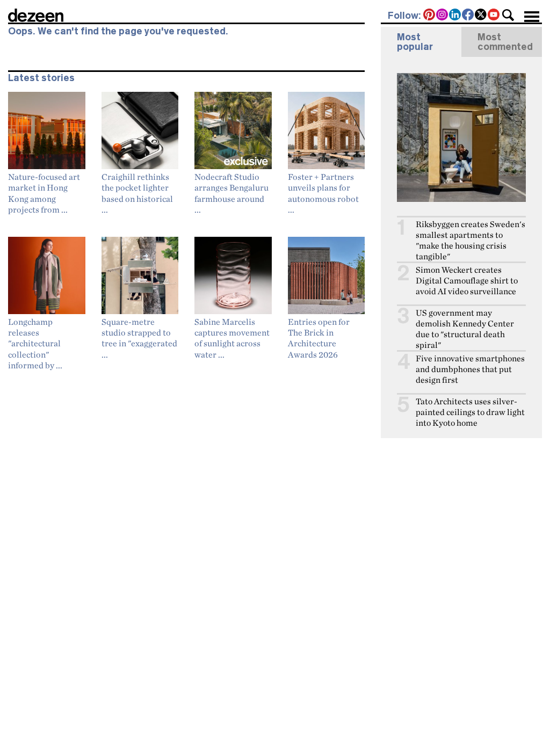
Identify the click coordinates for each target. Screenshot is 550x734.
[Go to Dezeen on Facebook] (468, 16)
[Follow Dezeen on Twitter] (481, 16)
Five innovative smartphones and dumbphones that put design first (470, 369)
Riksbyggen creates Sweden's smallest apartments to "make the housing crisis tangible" (470, 240)
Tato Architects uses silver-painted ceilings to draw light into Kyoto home (470, 412)
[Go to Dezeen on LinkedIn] (455, 16)
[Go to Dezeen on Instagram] (442, 16)
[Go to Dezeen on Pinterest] (429, 16)
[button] (508, 15)
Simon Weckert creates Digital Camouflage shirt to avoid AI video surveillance (467, 280)
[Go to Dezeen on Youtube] (494, 16)
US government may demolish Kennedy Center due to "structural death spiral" (465, 329)
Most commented (505, 42)
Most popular (415, 42)
